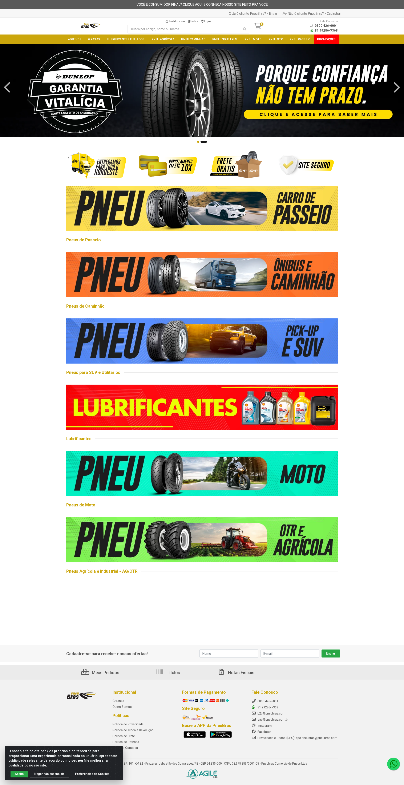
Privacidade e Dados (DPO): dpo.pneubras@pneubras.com (297, 738)
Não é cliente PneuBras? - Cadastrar (314, 13)
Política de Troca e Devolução (133, 730)
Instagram (264, 726)
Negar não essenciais (49, 774)
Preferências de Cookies (92, 774)
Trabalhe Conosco (125, 748)
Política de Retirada (126, 742)
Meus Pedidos (105, 672)
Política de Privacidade (128, 724)
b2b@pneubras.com (271, 713)
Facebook (264, 732)
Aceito (19, 774)
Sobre (194, 21)
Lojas (207, 21)
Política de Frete (124, 736)
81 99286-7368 (326, 30)
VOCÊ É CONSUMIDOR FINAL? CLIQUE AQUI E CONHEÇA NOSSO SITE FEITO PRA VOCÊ (202, 5)
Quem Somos (122, 707)
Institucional (177, 21)
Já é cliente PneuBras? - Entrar (254, 13)
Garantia (118, 701)
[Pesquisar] (244, 29)
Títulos (173, 672)
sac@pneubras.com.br (273, 719)
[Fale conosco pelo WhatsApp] (393, 764)
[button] (198, 142)
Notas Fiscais (240, 672)
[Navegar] (7, 87)
